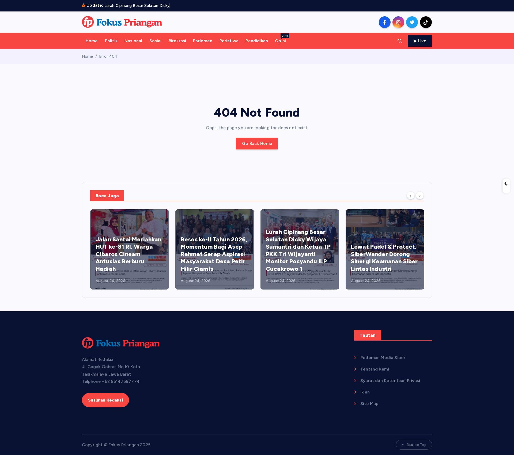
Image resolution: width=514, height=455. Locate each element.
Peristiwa (229, 40)
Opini (281, 38)
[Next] (420, 195)
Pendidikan (256, 40)
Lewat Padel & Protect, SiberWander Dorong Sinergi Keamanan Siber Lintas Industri (384, 257)
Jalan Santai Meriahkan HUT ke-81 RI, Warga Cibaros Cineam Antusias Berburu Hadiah (128, 254)
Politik (111, 40)
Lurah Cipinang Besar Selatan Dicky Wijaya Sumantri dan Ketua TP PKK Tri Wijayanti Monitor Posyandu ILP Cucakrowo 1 (298, 250)
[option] (129, 249)
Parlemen (202, 40)
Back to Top (416, 445)
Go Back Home (257, 143)
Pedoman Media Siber (382, 357)
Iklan (365, 392)
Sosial (155, 40)
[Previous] (411, 195)
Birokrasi (177, 40)
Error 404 (108, 56)
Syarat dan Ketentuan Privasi (390, 380)
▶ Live (420, 40)
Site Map (369, 403)
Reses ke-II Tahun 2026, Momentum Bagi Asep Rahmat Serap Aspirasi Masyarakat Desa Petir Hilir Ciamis (214, 254)
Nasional (133, 40)
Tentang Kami (374, 369)
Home (92, 40)
